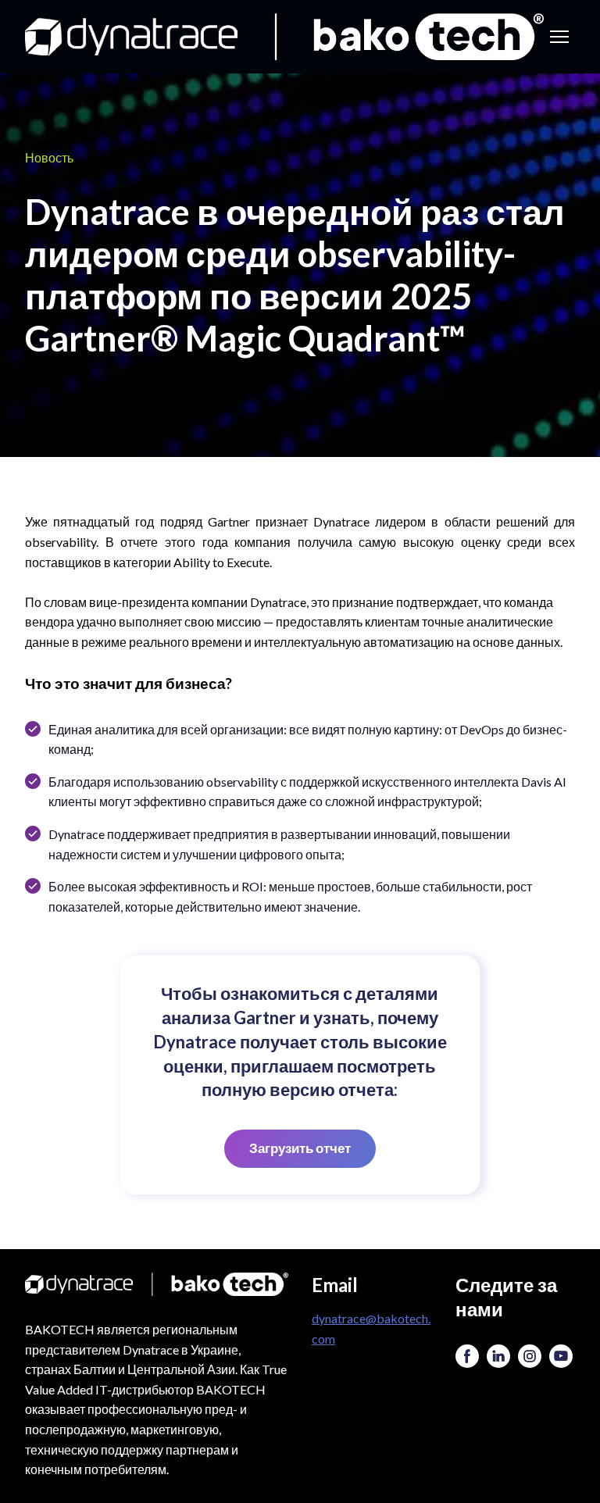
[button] (300, 1149)
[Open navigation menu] (559, 36)
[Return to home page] (284, 36)
